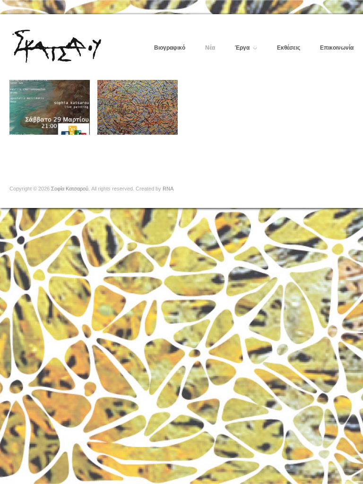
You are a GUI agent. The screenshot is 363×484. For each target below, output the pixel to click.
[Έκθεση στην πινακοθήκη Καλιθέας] (137, 107)
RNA (168, 188)
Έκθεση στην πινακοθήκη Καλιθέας (142, 137)
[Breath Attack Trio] (49, 107)
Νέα (210, 48)
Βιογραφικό (169, 48)
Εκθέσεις (288, 48)
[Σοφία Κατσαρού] (56, 44)
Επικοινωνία (337, 48)
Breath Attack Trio (59, 141)
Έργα (242, 48)
